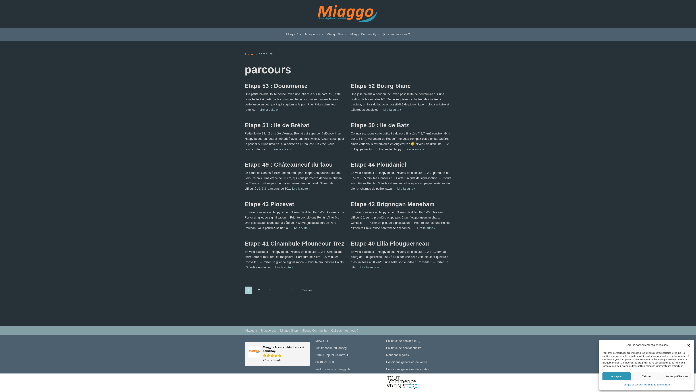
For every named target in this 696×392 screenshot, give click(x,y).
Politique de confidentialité (657, 384)
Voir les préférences (676, 376)
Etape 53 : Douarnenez (276, 86)
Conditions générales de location (408, 369)
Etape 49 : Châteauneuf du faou (289, 164)
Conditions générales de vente (406, 362)
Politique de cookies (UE (402, 341)
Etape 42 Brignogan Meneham (392, 204)
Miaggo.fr (251, 330)
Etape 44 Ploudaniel (378, 164)
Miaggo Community (314, 330)
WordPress (280, 378)
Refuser (646, 376)
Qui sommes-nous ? (396, 34)
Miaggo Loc (269, 330)
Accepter (616, 376)
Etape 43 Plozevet (269, 204)
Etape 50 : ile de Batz (380, 125)
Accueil (249, 54)
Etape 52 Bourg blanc (381, 86)
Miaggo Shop (289, 330)
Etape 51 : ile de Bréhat (277, 125)
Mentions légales (397, 355)
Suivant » (308, 290)
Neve (248, 378)
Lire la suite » (269, 109)
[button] (689, 345)
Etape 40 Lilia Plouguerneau (390, 243)
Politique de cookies (633, 384)
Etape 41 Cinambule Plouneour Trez (294, 243)
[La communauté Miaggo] (348, 14)
